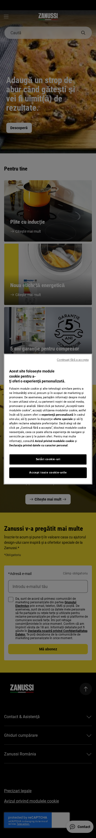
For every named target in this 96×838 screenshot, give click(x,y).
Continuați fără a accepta (73, 359)
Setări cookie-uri (48, 459)
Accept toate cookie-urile (48, 472)
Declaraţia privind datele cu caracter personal (38, 445)
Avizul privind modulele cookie (54, 441)
